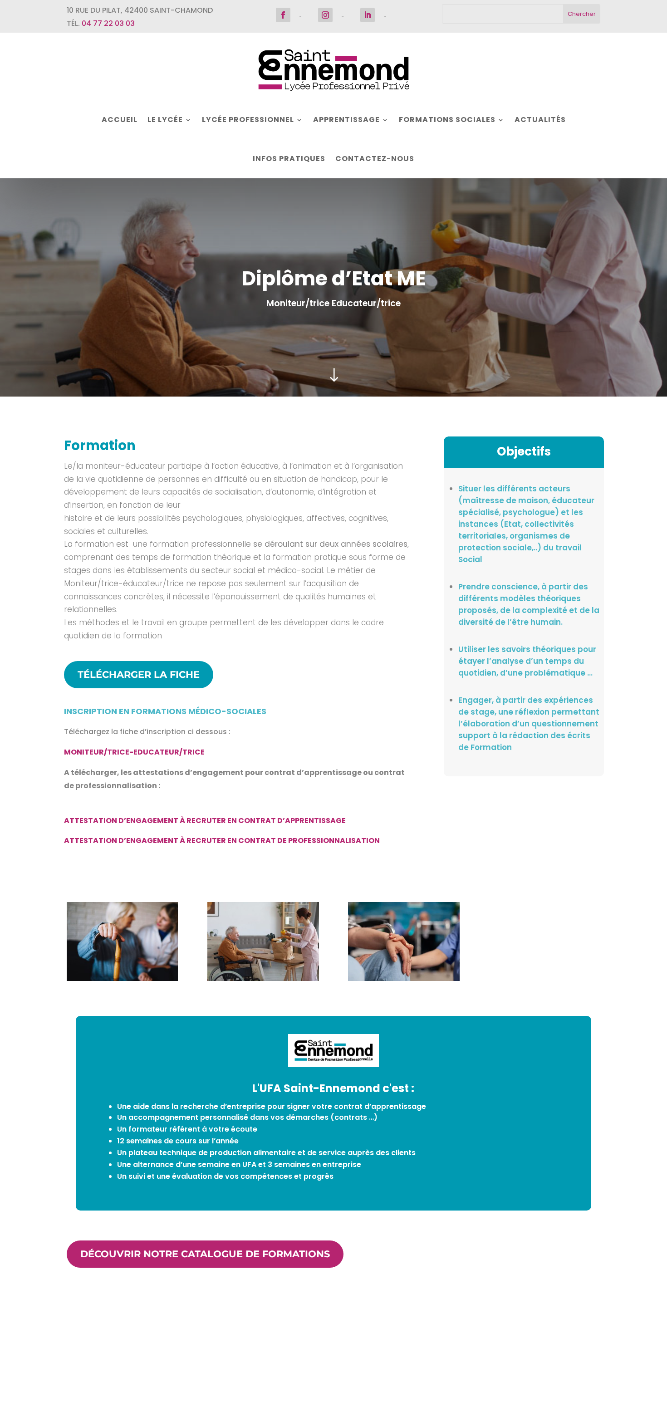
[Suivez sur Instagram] (325, 15)
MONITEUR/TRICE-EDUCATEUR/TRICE (134, 752)
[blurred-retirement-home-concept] (122, 978)
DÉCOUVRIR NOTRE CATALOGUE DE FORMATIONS (205, 1254)
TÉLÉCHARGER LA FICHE (139, 674)
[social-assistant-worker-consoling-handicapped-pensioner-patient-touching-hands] (403, 978)
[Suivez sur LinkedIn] (367, 15)
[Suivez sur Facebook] (283, 15)
